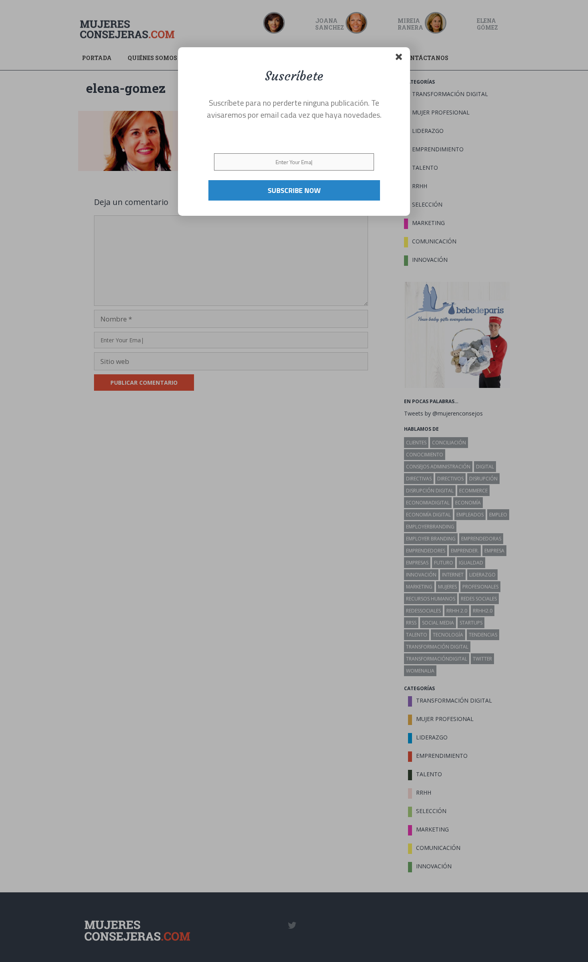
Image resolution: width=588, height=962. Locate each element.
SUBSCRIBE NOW (294, 190)
